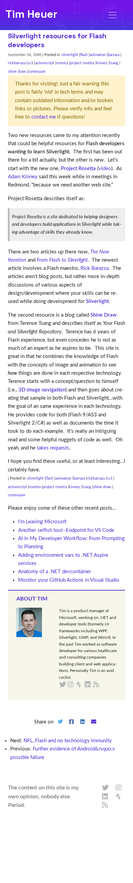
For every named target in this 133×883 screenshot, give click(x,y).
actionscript (44, 63)
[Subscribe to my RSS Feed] (104, 684)
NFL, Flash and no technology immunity (68, 740)
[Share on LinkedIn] (82, 727)
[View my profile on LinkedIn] (105, 796)
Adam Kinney (23, 176)
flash (84, 55)
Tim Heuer (31, 14)
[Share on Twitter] (60, 727)
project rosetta (82, 63)
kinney (101, 63)
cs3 (30, 63)
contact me (43, 117)
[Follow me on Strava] (119, 796)
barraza (113, 55)
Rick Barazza (94, 268)
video (105, 168)
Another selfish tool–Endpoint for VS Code (66, 530)
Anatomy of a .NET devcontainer (54, 571)
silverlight (69, 55)
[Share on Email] (94, 727)
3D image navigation (41, 389)
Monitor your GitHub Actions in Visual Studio (68, 580)
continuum (36, 71)
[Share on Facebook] (71, 727)
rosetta (62, 63)
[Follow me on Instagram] (119, 788)
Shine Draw (103, 315)
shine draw (17, 71)
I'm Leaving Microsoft (42, 521)
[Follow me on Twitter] (105, 788)
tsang (113, 63)
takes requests (53, 448)
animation (98, 55)
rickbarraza (17, 63)
